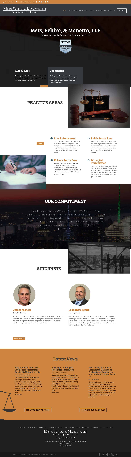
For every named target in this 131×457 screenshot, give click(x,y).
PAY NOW (121, 10)
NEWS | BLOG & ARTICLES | (69, 427)
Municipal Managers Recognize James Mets (63, 368)
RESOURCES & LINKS (101, 10)
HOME (64, 10)
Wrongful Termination (98, 161)
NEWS (90, 10)
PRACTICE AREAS (83, 10)
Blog (97, 379)
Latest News (27, 375)
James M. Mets (22, 309)
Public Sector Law (101, 138)
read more (44, 86)
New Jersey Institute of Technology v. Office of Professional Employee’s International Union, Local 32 (101, 372)
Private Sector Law (65, 160)
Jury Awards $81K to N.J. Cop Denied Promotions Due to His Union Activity (27, 369)
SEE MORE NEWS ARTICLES (37, 410)
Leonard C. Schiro (79, 309)
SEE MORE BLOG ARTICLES (93, 410)
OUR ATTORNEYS (72, 10)
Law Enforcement (65, 138)
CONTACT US (111, 10)
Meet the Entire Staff (19, 338)
